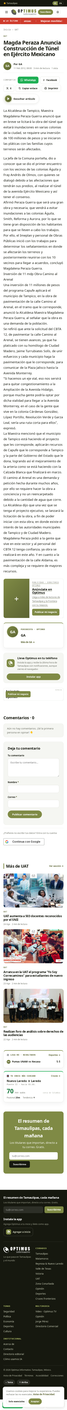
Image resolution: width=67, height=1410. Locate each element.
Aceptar (35, 1401)
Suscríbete (45, 12)
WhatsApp (30, 80)
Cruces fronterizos (45, 1298)
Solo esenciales (17, 1401)
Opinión (40, 1288)
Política (7, 1316)
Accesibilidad (42, 1375)
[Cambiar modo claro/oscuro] (58, 12)
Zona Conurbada (45, 1283)
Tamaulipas (42, 1253)
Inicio (7, 29)
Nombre (13, 782)
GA (20, 64)
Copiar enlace (29, 88)
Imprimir (53, 88)
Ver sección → (56, 866)
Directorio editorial (13, 1354)
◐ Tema (9, 1382)
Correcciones (57, 1375)
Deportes (41, 1293)
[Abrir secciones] (6, 12)
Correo (12, 797)
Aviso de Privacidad (12, 1375)
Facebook (51, 80)
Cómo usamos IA (12, 1359)
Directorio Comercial (47, 1326)
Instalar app (33, 676)
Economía (8, 1321)
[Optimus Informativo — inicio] (23, 12)
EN (60, 3)
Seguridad (8, 1311)
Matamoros (42, 1258)
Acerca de (8, 1344)
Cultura (7, 1331)
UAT (38, 1278)
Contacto (8, 1349)
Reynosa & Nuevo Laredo (49, 1263)
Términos (28, 1375)
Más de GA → (28, 642)
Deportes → (54, 1054)
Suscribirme (19, 1164)
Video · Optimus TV (46, 1311)
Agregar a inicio (21, 1231)
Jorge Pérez (42, 1321)
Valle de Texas (43, 1268)
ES (55, 3)
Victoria (40, 1273)
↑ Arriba (23, 1382)
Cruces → (55, 1075)
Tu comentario (16, 755)
